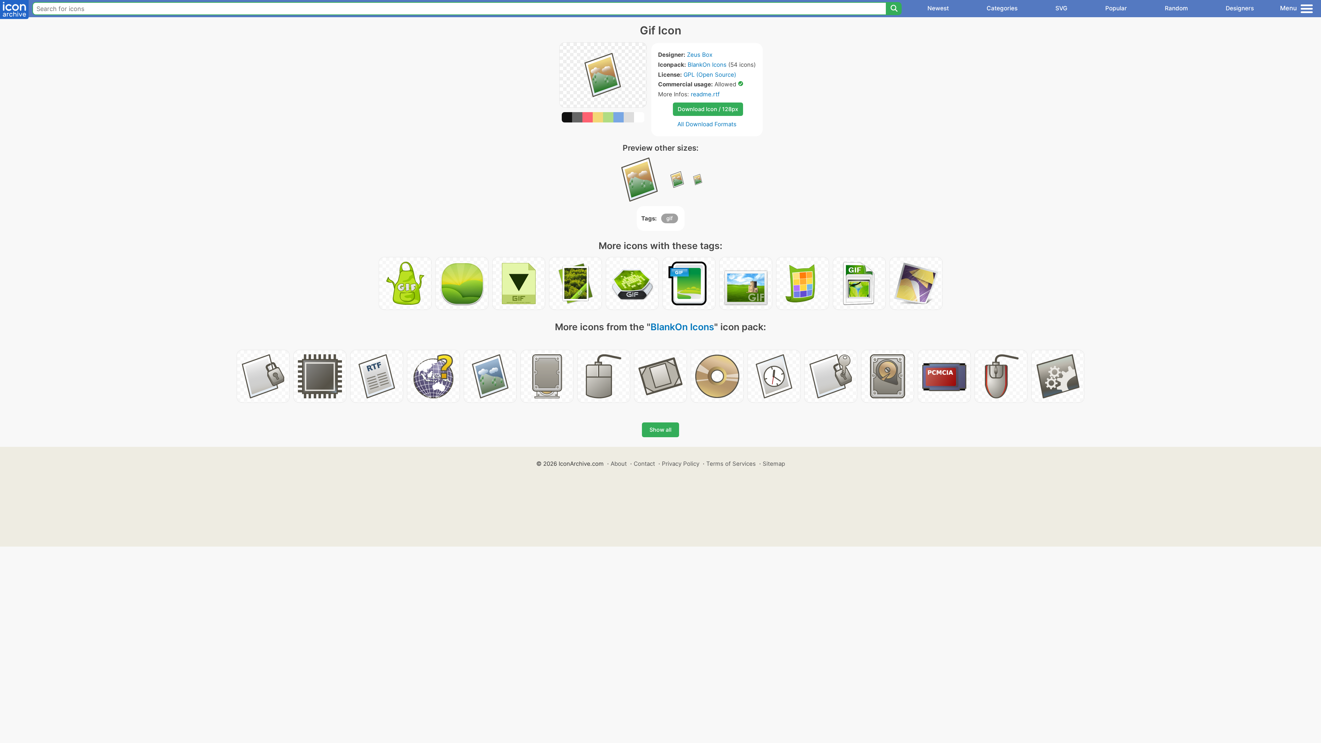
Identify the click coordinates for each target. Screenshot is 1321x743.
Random (1176, 8)
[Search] (894, 8)
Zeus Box (699, 54)
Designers (1240, 8)
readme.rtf (705, 94)
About (619, 463)
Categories (1002, 8)
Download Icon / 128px (708, 109)
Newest (938, 8)
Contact (644, 463)
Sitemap (774, 463)
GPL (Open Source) (710, 74)
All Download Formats (707, 124)
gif (669, 218)
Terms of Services (731, 463)
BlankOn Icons (707, 64)
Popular (1116, 8)
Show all (660, 429)
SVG (1061, 8)
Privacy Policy (680, 463)
